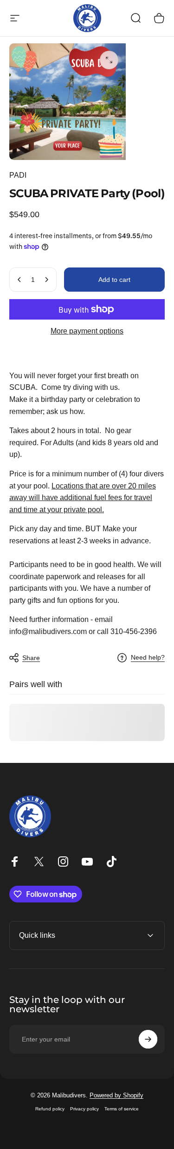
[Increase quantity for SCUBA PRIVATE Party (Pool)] (46, 279)
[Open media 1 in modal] (109, 60)
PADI (17, 175)
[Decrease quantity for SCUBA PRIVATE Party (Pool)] (19, 279)
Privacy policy (84, 1108)
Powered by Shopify (116, 1095)
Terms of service (121, 1108)
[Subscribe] (148, 1039)
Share (31, 657)
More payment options (87, 331)
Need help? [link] (148, 657)
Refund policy (49, 1108)
